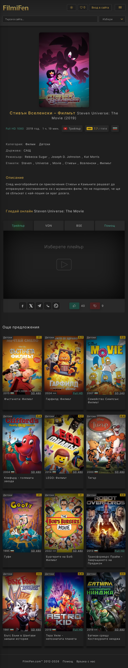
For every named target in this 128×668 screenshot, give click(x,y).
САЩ (27, 150)
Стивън (70, 163)
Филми (30, 144)
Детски (44, 144)
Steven (27, 163)
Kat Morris (92, 156)
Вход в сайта (100, 7)
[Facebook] (22, 305)
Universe (42, 163)
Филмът (106, 163)
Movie (56, 163)
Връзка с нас (85, 661)
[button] (71, 7)
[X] (31, 305)
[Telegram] (39, 305)
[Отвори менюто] (120, 7)
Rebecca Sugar (36, 156)
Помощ (68, 661)
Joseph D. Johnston (65, 156)
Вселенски (88, 163)
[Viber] (47, 305)
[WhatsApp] (56, 305)
